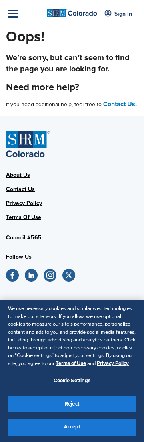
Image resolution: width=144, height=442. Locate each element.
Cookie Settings (72, 380)
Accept (72, 427)
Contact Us (20, 189)
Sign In (123, 13)
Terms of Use (71, 363)
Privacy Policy (24, 203)
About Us (18, 175)
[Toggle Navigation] (25, 14)
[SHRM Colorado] (72, 10)
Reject (72, 404)
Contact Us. (120, 104)
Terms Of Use (23, 217)
